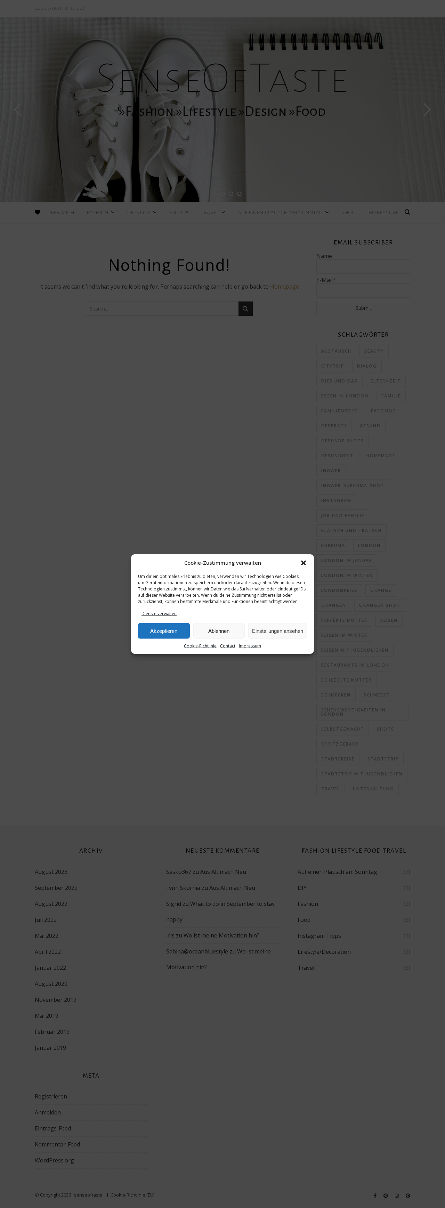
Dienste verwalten (159, 614)
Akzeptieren (163, 631)
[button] (303, 562)
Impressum (250, 646)
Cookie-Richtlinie (200, 646)
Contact (227, 646)
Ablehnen (218, 631)
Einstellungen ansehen (277, 631)
